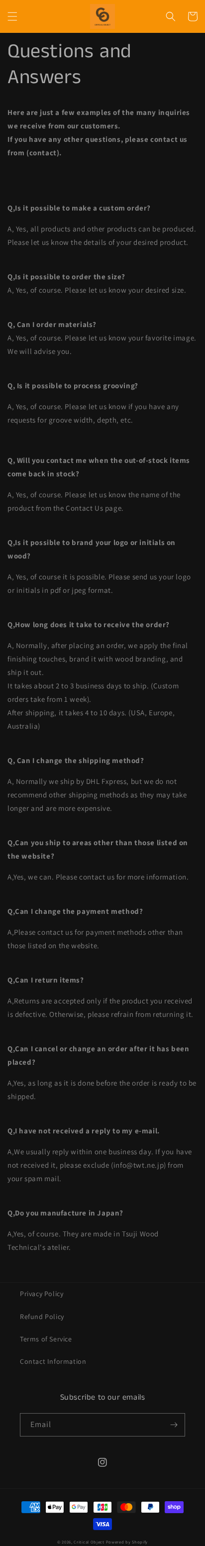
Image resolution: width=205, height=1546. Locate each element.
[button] (12, 16)
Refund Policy (42, 1316)
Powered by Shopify (127, 1542)
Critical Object (89, 1542)
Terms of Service (46, 1338)
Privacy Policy (41, 1293)
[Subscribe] (174, 1424)
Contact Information (53, 1361)
